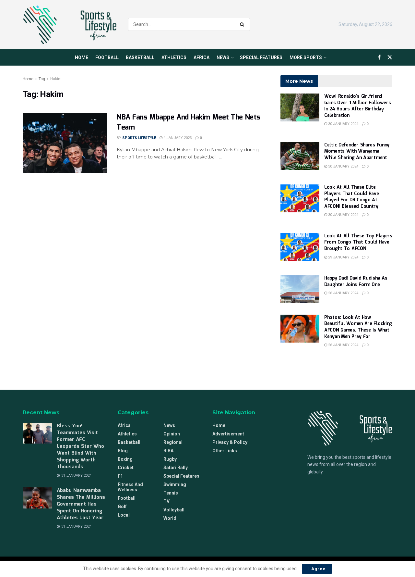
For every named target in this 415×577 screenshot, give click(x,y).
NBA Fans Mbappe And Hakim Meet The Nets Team (188, 122)
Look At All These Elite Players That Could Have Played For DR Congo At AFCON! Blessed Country (351, 197)
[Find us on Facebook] (379, 57)
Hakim (56, 79)
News (223, 57)
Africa (201, 57)
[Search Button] (243, 24)
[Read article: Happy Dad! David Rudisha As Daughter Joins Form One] (299, 289)
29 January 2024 (342, 257)
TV (166, 501)
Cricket (126, 467)
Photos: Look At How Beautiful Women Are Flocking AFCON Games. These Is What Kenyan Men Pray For (358, 327)
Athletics (173, 57)
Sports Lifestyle (139, 138)
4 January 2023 (177, 138)
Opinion (171, 433)
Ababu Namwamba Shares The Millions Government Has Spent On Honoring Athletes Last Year (81, 504)
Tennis (170, 492)
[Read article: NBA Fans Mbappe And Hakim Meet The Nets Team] (65, 143)
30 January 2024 (342, 124)
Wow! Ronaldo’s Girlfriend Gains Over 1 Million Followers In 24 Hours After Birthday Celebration (357, 106)
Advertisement (228, 433)
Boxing (125, 459)
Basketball (140, 57)
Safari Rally (175, 467)
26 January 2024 (342, 293)
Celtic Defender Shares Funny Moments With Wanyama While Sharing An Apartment (356, 151)
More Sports (306, 57)
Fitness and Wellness (130, 487)
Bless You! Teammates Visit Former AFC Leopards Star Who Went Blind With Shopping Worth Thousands (80, 446)
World (169, 518)
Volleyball (173, 509)
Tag (42, 79)
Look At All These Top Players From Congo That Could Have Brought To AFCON (358, 242)
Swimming (174, 484)
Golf (122, 506)
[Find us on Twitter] (389, 57)
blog (123, 450)
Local (124, 515)
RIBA (168, 450)
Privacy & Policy (229, 442)
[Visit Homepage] (70, 25)
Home (81, 57)
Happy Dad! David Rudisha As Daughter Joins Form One (355, 281)
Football (107, 57)
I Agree (317, 568)
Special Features (261, 57)
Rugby (170, 459)
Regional (173, 442)
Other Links (224, 450)
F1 (120, 476)
